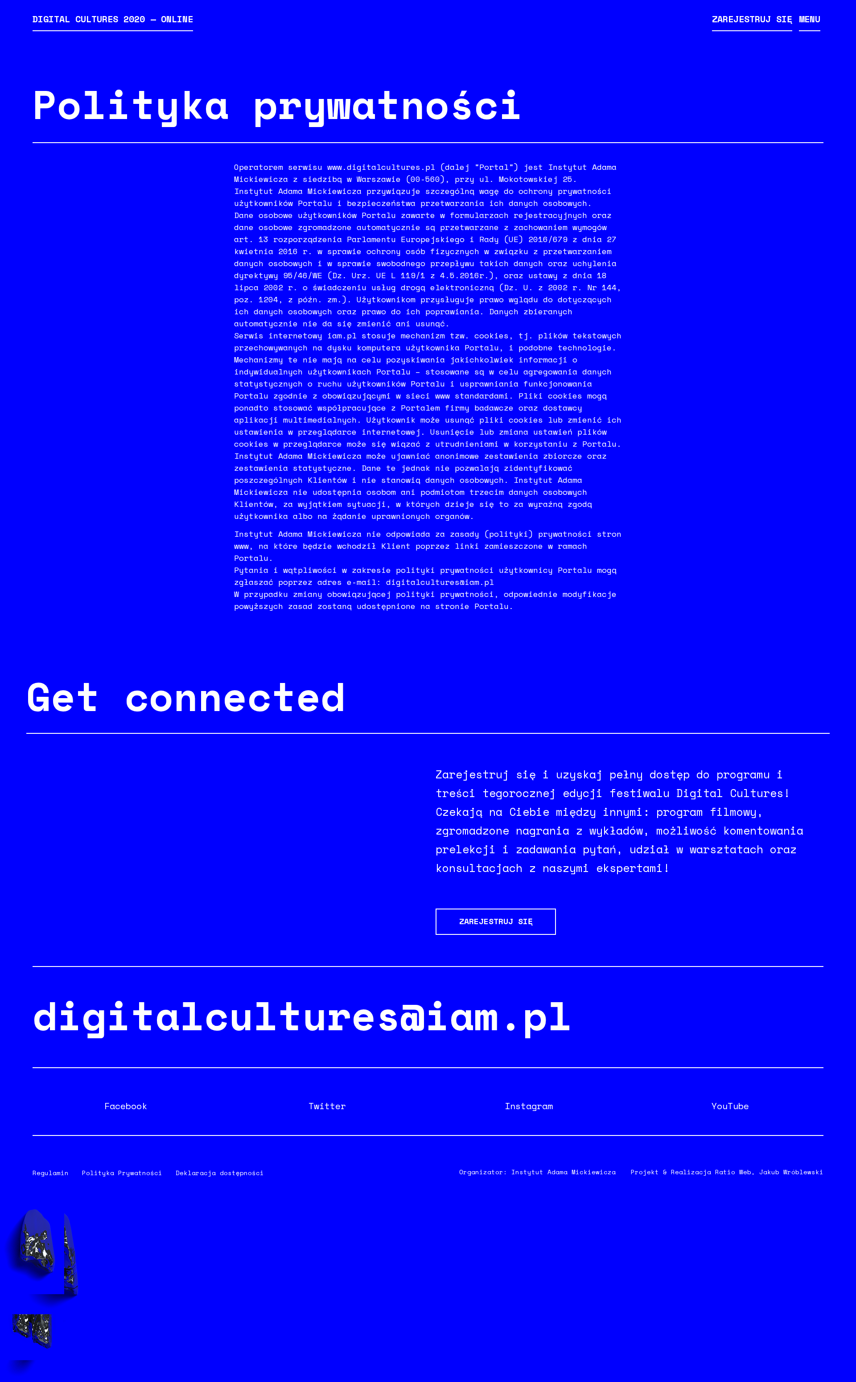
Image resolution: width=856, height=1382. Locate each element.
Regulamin (51, 1172)
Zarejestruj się (752, 18)
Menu (809, 18)
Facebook (125, 1106)
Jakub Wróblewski (791, 1171)
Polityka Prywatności (122, 1172)
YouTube (730, 1106)
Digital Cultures (113, 18)
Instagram (529, 1106)
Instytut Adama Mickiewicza (563, 1171)
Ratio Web (733, 1171)
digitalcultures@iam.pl (302, 1015)
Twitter (327, 1106)
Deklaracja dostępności (220, 1172)
